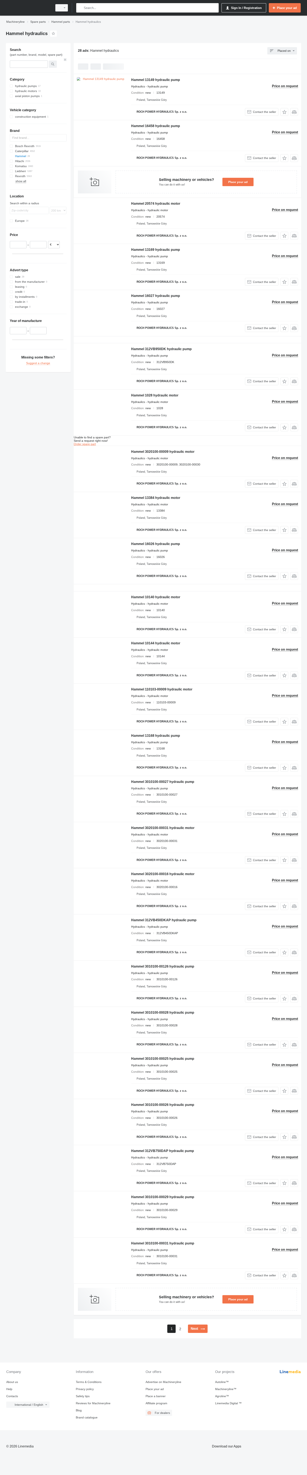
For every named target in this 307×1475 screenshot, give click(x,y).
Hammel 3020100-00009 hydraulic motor (162, 451)
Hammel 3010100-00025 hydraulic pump (162, 1058)
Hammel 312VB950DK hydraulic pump (161, 349)
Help (9, 1389)
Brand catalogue (87, 1417)
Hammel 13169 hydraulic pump (155, 249)
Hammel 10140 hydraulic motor (155, 597)
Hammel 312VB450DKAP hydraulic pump (164, 920)
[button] (284, 112)
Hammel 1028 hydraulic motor (154, 395)
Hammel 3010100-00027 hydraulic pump (162, 782)
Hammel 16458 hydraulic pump (155, 126)
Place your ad (238, 182)
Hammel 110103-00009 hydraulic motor (161, 689)
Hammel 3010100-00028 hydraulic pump (162, 1012)
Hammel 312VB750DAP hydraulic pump (162, 1151)
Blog (79, 1410)
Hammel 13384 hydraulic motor (155, 498)
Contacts (12, 1396)
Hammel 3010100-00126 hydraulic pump (162, 966)
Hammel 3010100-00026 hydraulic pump (162, 1105)
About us (12, 1382)
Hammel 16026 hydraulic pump (155, 544)
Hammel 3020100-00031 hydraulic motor (162, 828)
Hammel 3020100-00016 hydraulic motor (162, 874)
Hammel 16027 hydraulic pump (155, 296)
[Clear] (65, 59)
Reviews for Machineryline (93, 1403)
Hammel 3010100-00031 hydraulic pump (162, 1243)
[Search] (80, 7)
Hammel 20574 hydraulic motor (155, 203)
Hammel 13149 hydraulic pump (155, 80)
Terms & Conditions (88, 1382)
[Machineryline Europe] (28, 8)
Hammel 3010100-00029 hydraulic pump (162, 1197)
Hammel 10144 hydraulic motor (155, 643)
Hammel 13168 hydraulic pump (155, 735)
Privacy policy (85, 1389)
